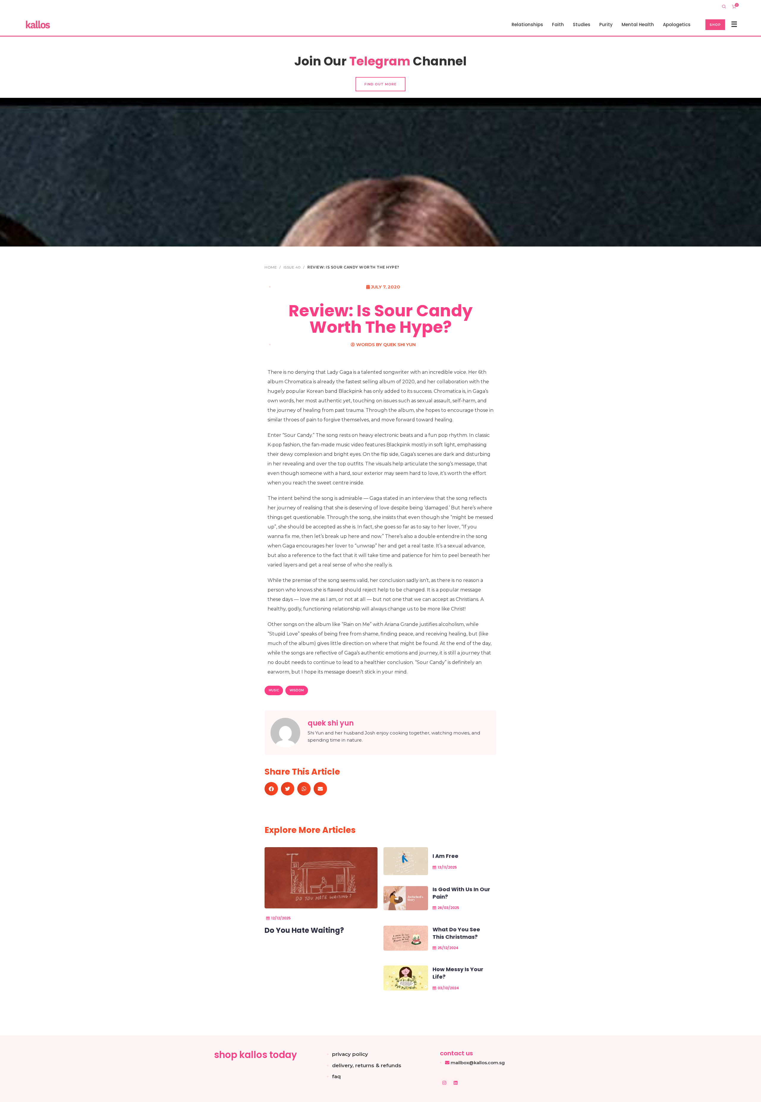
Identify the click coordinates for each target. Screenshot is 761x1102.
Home (271, 267)
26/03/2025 (448, 907)
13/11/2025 (447, 867)
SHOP (715, 25)
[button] (271, 788)
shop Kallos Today (255, 1054)
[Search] (724, 6)
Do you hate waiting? (304, 930)
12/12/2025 (281, 918)
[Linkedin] (455, 1082)
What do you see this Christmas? (456, 933)
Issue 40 (293, 267)
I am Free (445, 856)
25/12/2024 (448, 947)
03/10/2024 (448, 987)
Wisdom (297, 690)
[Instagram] (444, 1082)
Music (274, 690)
